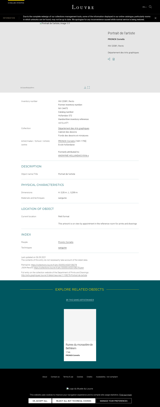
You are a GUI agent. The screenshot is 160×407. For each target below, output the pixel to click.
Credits (89, 377)
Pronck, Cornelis (65, 242)
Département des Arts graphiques (73, 128)
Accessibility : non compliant (107, 377)
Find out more (125, 395)
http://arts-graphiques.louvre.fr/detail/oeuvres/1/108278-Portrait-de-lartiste (54, 275)
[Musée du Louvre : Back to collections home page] (83, 7)
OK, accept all (40, 401)
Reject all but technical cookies (73, 401)
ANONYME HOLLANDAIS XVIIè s (73, 155)
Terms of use (68, 377)
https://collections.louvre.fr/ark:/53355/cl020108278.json (59, 267)
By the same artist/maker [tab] (80, 300)
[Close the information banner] (155, 18)
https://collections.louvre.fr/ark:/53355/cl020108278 (54, 265)
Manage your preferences (114, 401)
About (44, 377)
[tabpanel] (80, 335)
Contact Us (55, 377)
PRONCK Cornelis (116, 39)
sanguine (62, 247)
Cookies (80, 377)
